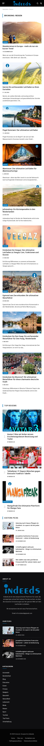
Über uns (20, 738)
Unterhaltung (7, 430)
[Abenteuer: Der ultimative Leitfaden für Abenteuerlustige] (22, 155)
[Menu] (3, 3)
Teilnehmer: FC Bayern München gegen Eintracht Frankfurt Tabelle (23, 472)
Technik (5, 715)
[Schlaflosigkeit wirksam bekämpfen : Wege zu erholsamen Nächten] (8, 549)
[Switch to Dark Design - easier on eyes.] (37, 3)
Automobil (6, 672)
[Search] (41, 3)
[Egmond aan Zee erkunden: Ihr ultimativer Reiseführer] (22, 282)
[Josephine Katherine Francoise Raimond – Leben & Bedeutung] (8, 538)
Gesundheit (6, 699)
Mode (4, 705)
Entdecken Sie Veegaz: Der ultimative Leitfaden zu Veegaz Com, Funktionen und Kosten (21, 252)
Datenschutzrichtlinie (30, 741)
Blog (4, 679)
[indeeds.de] (22, 3)
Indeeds (31, 734)
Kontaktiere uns (30, 738)
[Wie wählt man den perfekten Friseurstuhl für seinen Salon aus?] (8, 562)
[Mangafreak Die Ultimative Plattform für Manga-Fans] (22, 492)
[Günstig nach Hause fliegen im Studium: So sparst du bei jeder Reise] (8, 526)
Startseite (5, 9)
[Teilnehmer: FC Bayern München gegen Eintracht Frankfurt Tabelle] (22, 457)
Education (6, 682)
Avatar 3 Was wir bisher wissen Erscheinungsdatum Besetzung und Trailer (22, 436)
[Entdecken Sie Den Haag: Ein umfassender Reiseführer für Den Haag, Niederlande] (22, 322)
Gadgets (5, 692)
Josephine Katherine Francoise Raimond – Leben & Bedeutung (27, 537)
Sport (5, 467)
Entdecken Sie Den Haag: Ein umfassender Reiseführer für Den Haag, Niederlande (20, 337)
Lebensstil (6, 702)
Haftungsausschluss (15, 741)
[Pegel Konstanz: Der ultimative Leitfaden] (22, 116)
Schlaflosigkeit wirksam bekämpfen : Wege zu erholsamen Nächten (28, 549)
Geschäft (6, 695)
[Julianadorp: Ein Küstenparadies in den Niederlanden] (22, 196)
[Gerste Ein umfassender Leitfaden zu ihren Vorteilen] (22, 73)
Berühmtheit (7, 676)
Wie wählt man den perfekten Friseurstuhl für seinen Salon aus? (28, 561)
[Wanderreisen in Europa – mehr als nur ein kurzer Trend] (22, 32)
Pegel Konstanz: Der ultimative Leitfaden (20, 130)
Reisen (5, 42)
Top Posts (6, 718)
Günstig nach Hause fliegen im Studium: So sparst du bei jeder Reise (27, 525)
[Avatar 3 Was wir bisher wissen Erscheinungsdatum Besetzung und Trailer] (22, 420)
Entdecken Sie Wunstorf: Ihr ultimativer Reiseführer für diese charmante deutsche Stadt (21, 379)
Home (13, 738)
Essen (5, 686)
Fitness (5, 689)
